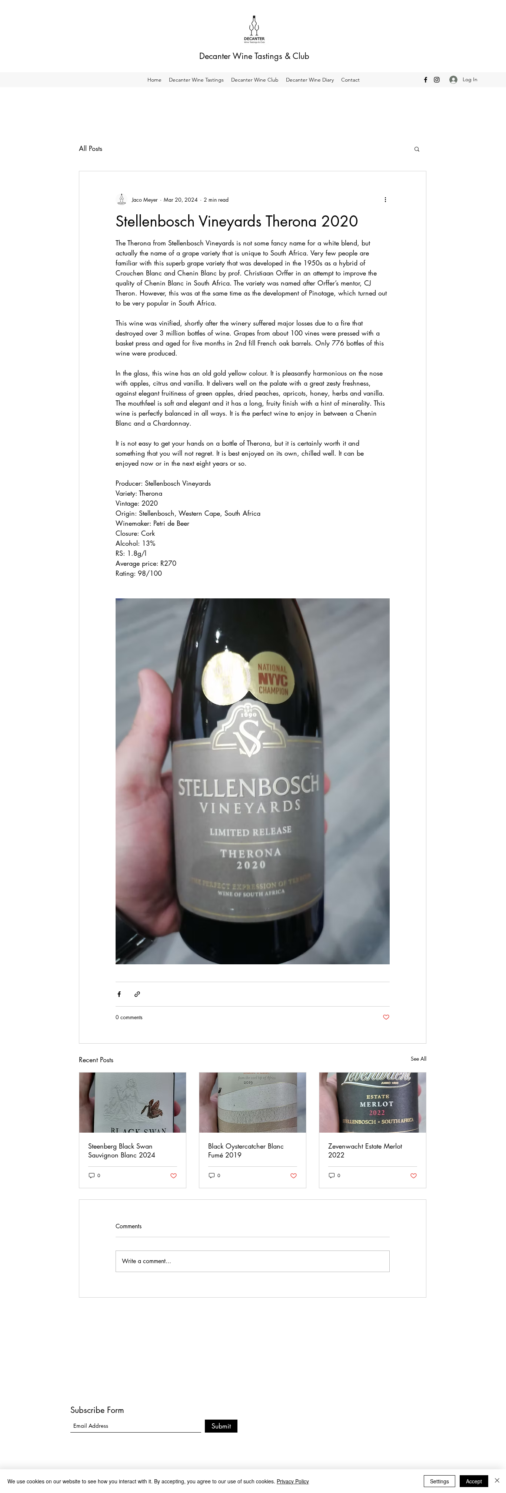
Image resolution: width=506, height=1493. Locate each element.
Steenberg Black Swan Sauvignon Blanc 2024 (121, 1150)
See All (418, 1058)
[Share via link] (137, 994)
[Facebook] (425, 79)
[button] (416, 149)
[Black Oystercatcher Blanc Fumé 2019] (252, 1103)
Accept (474, 1481)
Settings (439, 1481)
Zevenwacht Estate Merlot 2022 (365, 1150)
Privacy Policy (293, 1481)
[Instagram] (436, 79)
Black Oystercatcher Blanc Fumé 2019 (246, 1150)
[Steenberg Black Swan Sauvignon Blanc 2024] (132, 1103)
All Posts (90, 148)
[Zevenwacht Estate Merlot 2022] (372, 1103)
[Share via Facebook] (119, 994)
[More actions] (385, 199)
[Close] (497, 1481)
